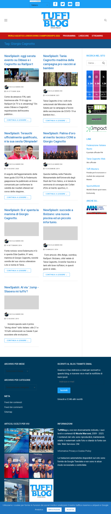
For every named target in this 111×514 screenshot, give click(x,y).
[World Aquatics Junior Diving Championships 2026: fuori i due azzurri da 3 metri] (16, 441)
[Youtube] (70, 4)
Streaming (97, 36)
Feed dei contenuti (13, 402)
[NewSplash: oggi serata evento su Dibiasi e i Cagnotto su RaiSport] (21, 75)
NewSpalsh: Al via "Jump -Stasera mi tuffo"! (21, 289)
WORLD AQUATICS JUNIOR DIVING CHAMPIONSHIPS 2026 (34, 36)
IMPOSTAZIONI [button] (54, 510)
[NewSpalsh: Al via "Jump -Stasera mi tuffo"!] (21, 302)
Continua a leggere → (18, 120)
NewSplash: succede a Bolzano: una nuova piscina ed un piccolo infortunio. (58, 216)
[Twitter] (63, 4)
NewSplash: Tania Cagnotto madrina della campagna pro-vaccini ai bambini (59, 62)
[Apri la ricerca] (105, 20)
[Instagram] (77, 4)
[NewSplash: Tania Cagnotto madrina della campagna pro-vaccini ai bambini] (60, 79)
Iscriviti (64, 390)
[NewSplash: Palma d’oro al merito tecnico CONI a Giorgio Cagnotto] (60, 152)
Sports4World (93, 186)
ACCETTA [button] (70, 510)
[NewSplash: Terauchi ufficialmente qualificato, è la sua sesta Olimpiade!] (21, 152)
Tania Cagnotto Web (95, 159)
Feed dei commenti (13, 407)
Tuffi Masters (92, 169)
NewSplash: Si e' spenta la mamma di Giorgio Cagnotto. (21, 214)
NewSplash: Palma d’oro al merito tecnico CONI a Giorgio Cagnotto (59, 137)
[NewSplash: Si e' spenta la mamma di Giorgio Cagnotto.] (21, 229)
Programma (69, 36)
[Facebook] (55, 4)
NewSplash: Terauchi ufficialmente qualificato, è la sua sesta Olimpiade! (20, 137)
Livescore (84, 36)
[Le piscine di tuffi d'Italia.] (41, 491)
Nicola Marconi (16, 87)
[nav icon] (5, 20)
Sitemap (8, 412)
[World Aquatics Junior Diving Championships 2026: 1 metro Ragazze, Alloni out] (16, 491)
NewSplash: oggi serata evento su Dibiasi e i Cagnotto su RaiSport (20, 60)
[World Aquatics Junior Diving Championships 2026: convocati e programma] (41, 441)
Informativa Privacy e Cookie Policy (74, 451)
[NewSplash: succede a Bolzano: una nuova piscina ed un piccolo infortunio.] (60, 233)
